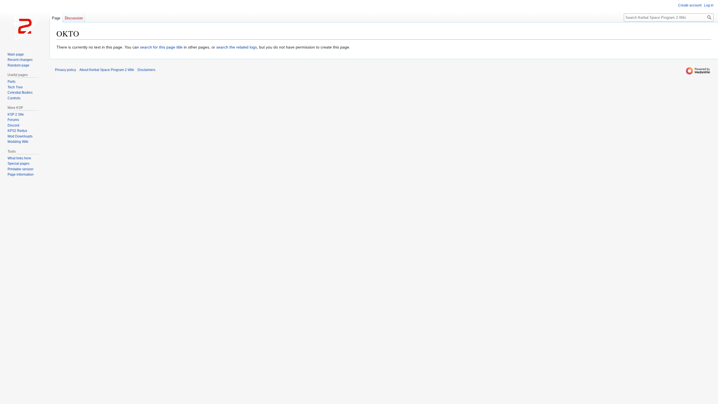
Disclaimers (146, 70)
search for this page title (161, 47)
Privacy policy (65, 70)
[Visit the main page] (24, 22)
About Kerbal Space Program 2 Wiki (106, 70)
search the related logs (236, 47)
